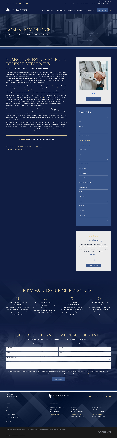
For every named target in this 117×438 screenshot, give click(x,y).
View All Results (93, 99)
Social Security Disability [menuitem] (75, 10)
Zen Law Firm (51, 85)
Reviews (66, 3)
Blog (77, 3)
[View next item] (94, 93)
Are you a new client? (12, 357)
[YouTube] (27, 3)
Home (8, 407)
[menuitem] (92, 117)
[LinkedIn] (13, 3)
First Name (9, 347)
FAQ (72, 3)
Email (61, 352)
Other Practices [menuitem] (89, 10)
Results (93, 3)
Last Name (62, 347)
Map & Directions (55, 414)
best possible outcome (32, 90)
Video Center (84, 3)
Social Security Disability (13, 417)
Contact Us (102, 10)
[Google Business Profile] (6, 3)
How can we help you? (12, 362)
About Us (9, 410)
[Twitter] (17, 3)
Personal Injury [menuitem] (60, 10)
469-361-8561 (104, 4)
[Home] (16, 10)
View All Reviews (93, 265)
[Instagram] (20, 3)
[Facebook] (10, 3)
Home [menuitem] (43, 10)
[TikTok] (23, 3)
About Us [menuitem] (50, 10)
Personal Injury (10, 414)
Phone (8, 352)
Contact (8, 421)
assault (42, 97)
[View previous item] (92, 93)
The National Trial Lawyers (23, 92)
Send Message (58, 379)
